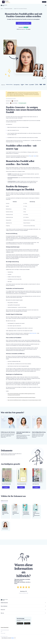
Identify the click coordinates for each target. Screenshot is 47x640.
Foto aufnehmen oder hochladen (23, 23)
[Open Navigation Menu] (45, 5)
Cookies (12, 637)
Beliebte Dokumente (4, 500)
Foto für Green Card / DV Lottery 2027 (5, 513)
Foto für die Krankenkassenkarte (16, 513)
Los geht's (6, 487)
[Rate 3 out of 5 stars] (23, 587)
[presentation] (23, 322)
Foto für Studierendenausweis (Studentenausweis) (36, 514)
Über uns (2, 613)
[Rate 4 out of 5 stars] (26, 587)
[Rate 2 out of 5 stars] (20, 587)
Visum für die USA (33, 333)
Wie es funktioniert (4, 606)
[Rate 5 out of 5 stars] (29, 587)
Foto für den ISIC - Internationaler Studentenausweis (26, 514)
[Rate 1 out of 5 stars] (18, 587)
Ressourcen (3, 609)
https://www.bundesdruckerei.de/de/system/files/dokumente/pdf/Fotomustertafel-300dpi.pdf (21, 397)
